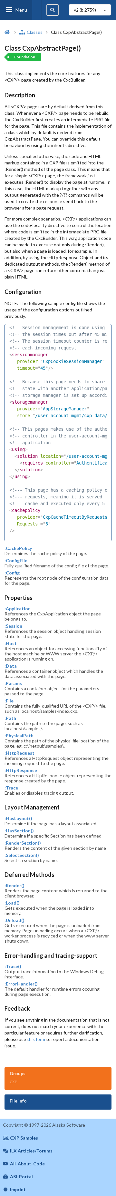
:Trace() (13, 966)
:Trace (11, 787)
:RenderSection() (23, 843)
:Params (13, 683)
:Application (18, 608)
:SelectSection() (22, 855)
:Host (11, 643)
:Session (13, 626)
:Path (10, 718)
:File (9, 700)
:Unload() (14, 920)
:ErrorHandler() (21, 983)
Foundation (24, 56)
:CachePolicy (18, 548)
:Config (12, 572)
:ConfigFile (16, 560)
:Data (11, 666)
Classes (34, 32)
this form (36, 1039)
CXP (13, 1081)
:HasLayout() (18, 818)
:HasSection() (19, 830)
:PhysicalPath (19, 735)
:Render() (14, 885)
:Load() (12, 903)
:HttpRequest (19, 753)
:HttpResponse (21, 770)
